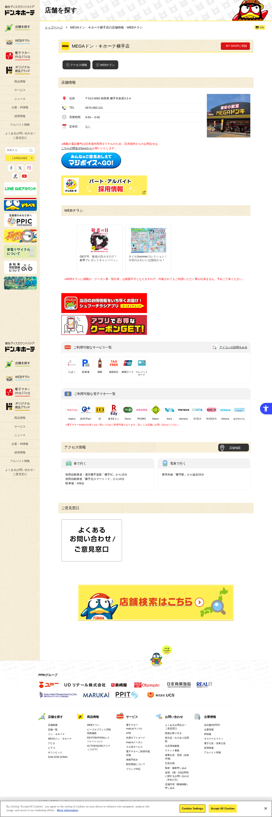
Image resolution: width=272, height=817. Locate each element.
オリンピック (55, 752)
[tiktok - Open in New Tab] (15, 177)
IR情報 (207, 734)
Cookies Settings (192, 808)
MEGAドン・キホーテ (60, 738)
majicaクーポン (134, 742)
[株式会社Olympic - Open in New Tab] (147, 687)
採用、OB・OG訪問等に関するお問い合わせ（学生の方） (177, 776)
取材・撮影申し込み (176, 768)
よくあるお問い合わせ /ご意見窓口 (20, 135)
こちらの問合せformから (76, 148)
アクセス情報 (78, 65)
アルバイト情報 (20, 124)
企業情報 (210, 716)
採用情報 (19, 116)
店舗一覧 (53, 729)
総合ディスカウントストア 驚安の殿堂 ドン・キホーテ (19, 10)
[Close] (265, 808)
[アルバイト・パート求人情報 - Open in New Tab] (104, 185)
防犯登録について (135, 764)
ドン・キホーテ (56, 734)
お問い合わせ (174, 716)
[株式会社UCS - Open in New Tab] (161, 697)
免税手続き (132, 759)
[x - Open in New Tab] (20, 169)
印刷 (262, 27)
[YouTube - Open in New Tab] (24, 177)
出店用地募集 (172, 746)
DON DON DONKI (58, 757)
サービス (19, 90)
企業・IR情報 (20, 107)
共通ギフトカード (135, 737)
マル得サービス (134, 747)
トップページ (54, 27)
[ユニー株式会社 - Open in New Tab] (49, 687)
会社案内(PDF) (212, 725)
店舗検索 (53, 725)
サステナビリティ (213, 738)
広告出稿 (170, 763)
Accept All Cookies (223, 808)
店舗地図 (235, 447)
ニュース (19, 98)
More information (67, 810)
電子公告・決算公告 (215, 743)
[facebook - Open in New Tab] (11, 169)
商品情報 (19, 81)
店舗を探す (156, 602)
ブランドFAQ (133, 769)
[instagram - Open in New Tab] (29, 169)
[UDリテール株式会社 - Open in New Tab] (85, 687)
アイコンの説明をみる (233, 347)
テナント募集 (172, 750)
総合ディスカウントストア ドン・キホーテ (20, 347)
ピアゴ (51, 748)
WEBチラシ (107, 65)
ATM (128, 733)
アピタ (51, 743)
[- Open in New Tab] (91, 166)
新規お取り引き (173, 733)
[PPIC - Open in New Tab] (20, 224)
